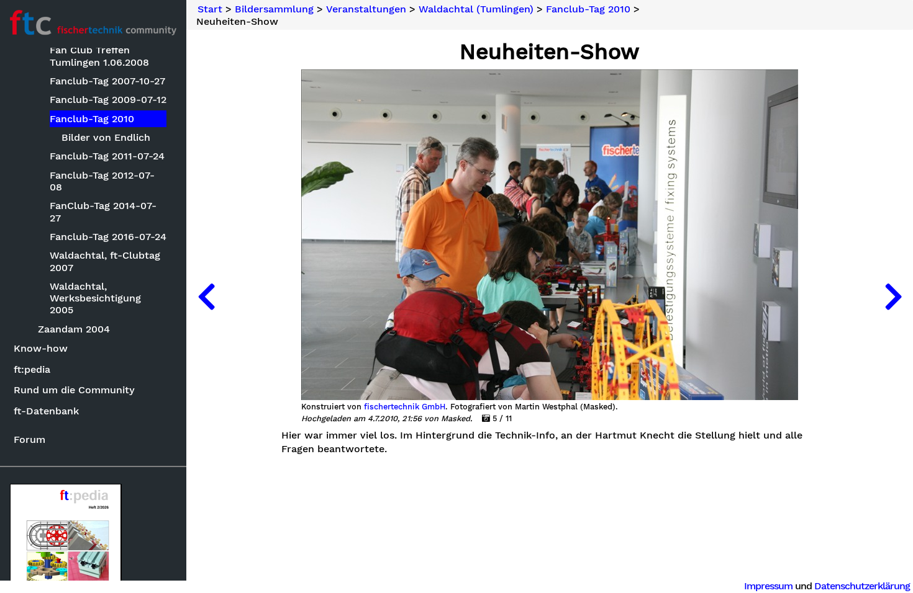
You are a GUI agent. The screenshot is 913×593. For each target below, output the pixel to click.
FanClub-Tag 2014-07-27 (103, 211)
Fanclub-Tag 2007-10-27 (107, 81)
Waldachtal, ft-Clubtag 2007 (105, 261)
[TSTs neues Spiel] (893, 296)
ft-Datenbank (46, 411)
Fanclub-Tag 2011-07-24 (107, 156)
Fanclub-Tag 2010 (92, 119)
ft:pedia (32, 369)
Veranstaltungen (366, 9)
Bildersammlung (274, 9)
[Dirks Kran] (206, 296)
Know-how (41, 348)
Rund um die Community (74, 390)
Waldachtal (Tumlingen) (476, 9)
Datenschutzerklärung (862, 586)
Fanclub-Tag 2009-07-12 (108, 99)
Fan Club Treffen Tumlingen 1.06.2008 (99, 56)
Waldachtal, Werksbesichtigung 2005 (95, 298)
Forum (29, 439)
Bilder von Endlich (105, 137)
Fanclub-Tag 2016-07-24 (108, 237)
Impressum (768, 586)
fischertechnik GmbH (404, 407)
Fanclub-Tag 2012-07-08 (102, 181)
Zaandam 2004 (74, 329)
